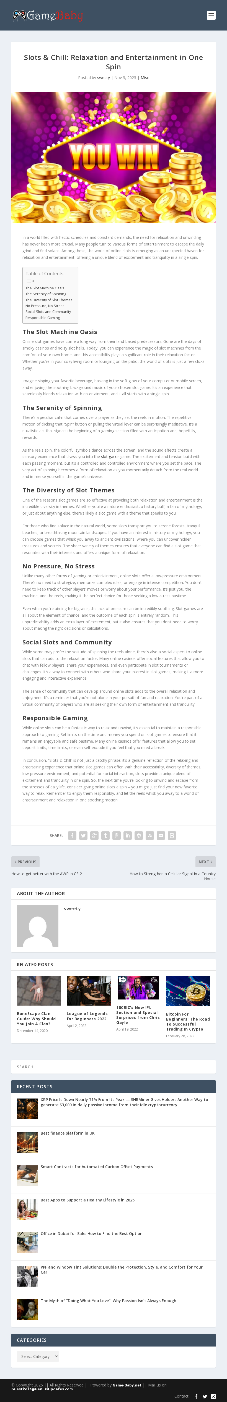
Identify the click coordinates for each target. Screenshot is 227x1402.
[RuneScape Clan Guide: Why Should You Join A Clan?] (39, 991)
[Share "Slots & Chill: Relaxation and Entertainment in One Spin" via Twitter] (83, 835)
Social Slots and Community (48, 311)
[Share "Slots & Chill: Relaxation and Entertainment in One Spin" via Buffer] (138, 835)
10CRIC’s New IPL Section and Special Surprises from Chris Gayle (138, 1015)
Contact (181, 1396)
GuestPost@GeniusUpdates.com (42, 1388)
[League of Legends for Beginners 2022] (89, 991)
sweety (103, 77)
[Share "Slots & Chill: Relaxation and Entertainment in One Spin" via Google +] (94, 835)
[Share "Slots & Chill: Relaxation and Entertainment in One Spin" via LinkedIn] (127, 835)
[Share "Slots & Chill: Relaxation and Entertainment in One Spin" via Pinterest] (116, 835)
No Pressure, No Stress (45, 305)
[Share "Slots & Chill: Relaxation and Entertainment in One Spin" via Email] (160, 835)
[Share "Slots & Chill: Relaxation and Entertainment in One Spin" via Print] (171, 835)
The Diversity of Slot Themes (49, 300)
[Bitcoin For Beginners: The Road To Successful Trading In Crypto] (188, 991)
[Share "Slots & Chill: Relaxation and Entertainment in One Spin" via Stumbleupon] (149, 835)
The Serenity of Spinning (45, 294)
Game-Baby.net (127, 1385)
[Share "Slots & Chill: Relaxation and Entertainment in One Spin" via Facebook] (72, 835)
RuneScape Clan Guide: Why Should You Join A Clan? (36, 1018)
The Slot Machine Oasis (44, 288)
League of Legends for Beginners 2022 (87, 1016)
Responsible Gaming (42, 317)
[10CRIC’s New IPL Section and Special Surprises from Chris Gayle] (138, 987)
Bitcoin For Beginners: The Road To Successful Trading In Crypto (188, 1021)
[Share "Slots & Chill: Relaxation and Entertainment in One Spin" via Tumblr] (105, 835)
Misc (145, 77)
